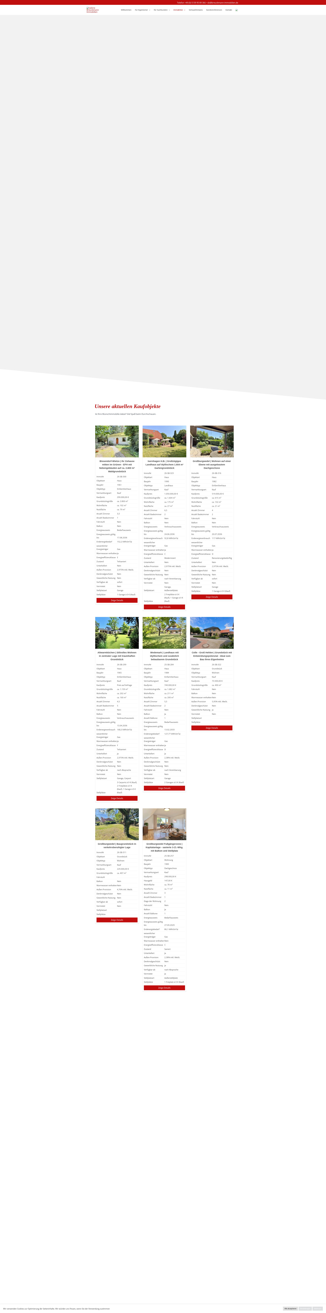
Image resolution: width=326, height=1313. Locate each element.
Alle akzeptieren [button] (290, 1308)
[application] (149, 10)
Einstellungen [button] (305, 1308)
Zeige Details (117, 600)
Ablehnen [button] (317, 1308)
